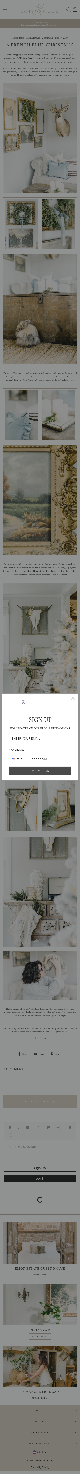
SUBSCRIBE (40, 770)
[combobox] (17, 759)
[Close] (73, 698)
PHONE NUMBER (17, 749)
